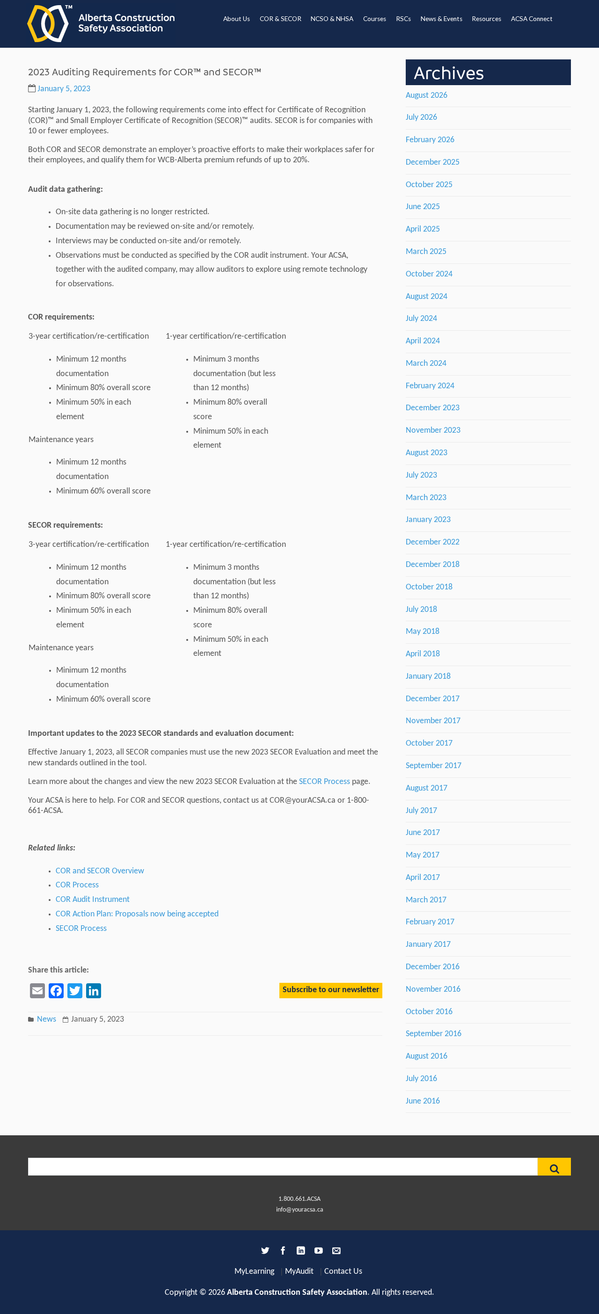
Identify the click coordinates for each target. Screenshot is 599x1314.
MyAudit (299, 1272)
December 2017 (433, 699)
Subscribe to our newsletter (331, 990)
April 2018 (423, 654)
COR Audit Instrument (93, 900)
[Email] (335, 1252)
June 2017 (423, 833)
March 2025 (426, 252)
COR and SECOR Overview (100, 871)
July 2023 (421, 475)
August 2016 (426, 1056)
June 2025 (423, 207)
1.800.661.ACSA (299, 1199)
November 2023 (433, 431)
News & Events (441, 18)
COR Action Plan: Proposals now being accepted (137, 914)
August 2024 (426, 297)
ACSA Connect (532, 18)
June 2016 (423, 1101)
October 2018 (429, 587)
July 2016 (421, 1079)
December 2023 (433, 408)
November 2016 (433, 990)
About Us (236, 18)
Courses (374, 18)
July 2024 (421, 319)
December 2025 (433, 163)
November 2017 (433, 721)
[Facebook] (281, 1252)
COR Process (77, 885)
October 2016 (429, 1012)
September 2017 (433, 766)
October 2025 (429, 185)
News (46, 1020)
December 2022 (433, 542)
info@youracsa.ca (299, 1210)
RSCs (403, 18)
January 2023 (428, 520)
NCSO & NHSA (332, 18)
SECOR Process (324, 782)
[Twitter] (263, 1252)
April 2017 (423, 878)
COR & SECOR (280, 18)
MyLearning (254, 1272)
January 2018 (428, 677)
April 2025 (423, 229)
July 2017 (421, 811)
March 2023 (426, 498)
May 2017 (422, 855)
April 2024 (423, 341)
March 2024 (426, 364)
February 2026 (430, 140)
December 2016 (433, 967)
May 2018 (422, 632)
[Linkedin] (299, 1252)
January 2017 (428, 945)
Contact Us (343, 1272)
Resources (486, 18)
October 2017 (429, 744)
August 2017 (426, 788)
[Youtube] (317, 1252)
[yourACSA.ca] (100, 24)
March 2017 (426, 900)
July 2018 (421, 610)
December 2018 (433, 565)
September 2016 (433, 1034)
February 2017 (430, 922)
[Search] (554, 1167)
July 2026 (421, 118)
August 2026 (426, 96)
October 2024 (429, 274)
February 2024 (430, 386)
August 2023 (426, 453)
